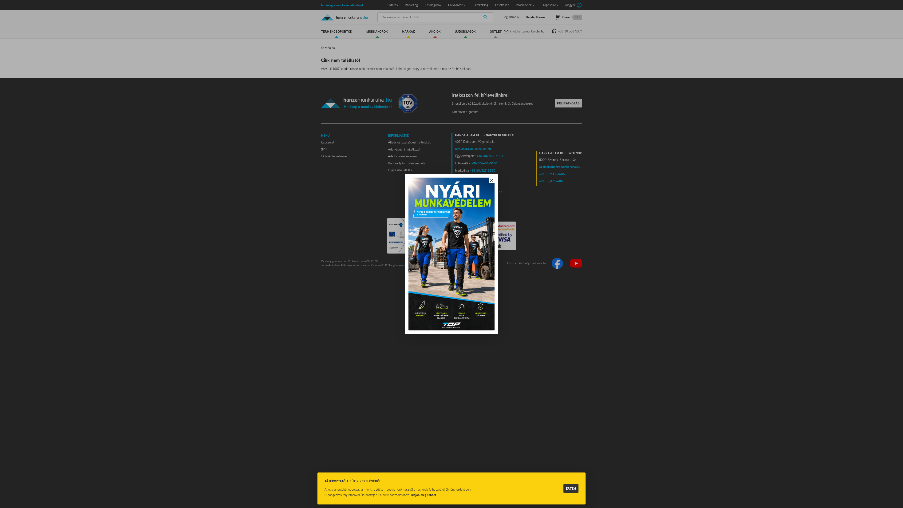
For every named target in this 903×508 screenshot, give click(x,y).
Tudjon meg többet (423, 494)
